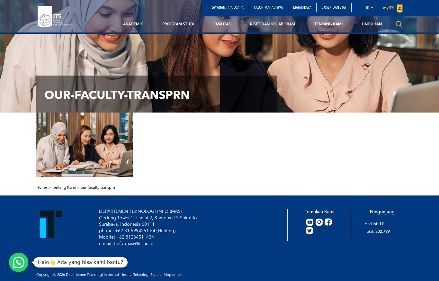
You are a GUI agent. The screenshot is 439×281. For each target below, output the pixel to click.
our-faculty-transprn (98, 188)
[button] (18, 262)
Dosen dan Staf (333, 8)
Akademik (133, 24)
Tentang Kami (328, 24)
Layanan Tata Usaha (228, 8)
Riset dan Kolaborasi (272, 24)
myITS (389, 8)
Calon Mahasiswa (268, 8)
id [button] (368, 8)
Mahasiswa (302, 8)
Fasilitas (222, 24)
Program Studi (178, 24)
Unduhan (372, 24)
